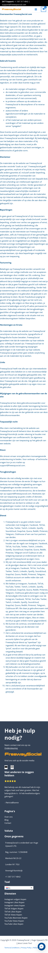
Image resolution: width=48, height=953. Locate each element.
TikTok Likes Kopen (12, 911)
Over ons (8, 816)
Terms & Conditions (11, 947)
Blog (6, 820)
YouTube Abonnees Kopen (16, 917)
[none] (18, 888)
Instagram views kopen (14, 905)
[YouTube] (6, 767)
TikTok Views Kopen (13, 914)
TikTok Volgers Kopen (13, 908)
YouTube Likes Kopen (13, 924)
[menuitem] (18, 888)
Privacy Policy (26, 947)
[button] (41, 946)
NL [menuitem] (9, 888)
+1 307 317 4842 (21, 1)
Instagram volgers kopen (15, 899)
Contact (7, 823)
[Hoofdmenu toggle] (35, 9)
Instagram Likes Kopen (14, 902)
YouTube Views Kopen (14, 921)
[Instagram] (12, 767)
